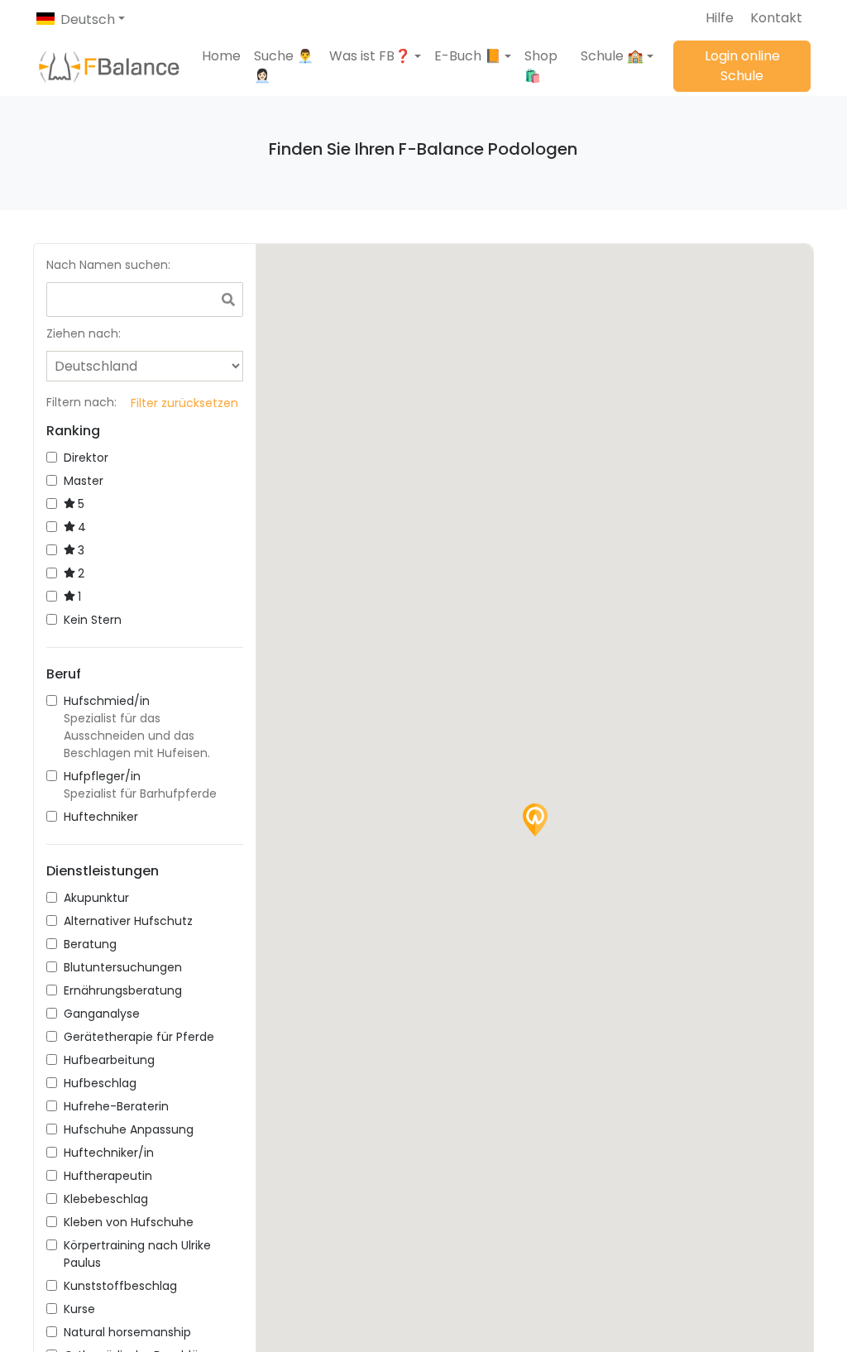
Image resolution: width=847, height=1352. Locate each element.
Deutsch (87, 19)
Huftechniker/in (109, 1152)
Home (221, 55)
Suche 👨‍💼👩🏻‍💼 (283, 65)
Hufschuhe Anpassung (129, 1129)
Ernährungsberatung (123, 990)
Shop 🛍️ (540, 65)
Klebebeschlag (106, 1199)
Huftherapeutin (108, 1175)
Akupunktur (96, 897)
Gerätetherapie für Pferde (139, 1036)
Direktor (86, 457)
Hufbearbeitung (109, 1060)
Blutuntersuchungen (123, 967)
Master (83, 480)
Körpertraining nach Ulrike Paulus (137, 1254)
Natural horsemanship (127, 1332)
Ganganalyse (102, 1013)
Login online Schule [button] (742, 65)
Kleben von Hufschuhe (129, 1222)
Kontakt (776, 17)
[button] (375, 56)
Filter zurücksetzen (184, 403)
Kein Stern (93, 619)
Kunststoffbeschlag (120, 1286)
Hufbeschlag (100, 1083)
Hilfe (720, 17)
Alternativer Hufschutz (128, 921)
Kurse (79, 1309)
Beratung (90, 944)
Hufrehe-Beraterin (116, 1106)
